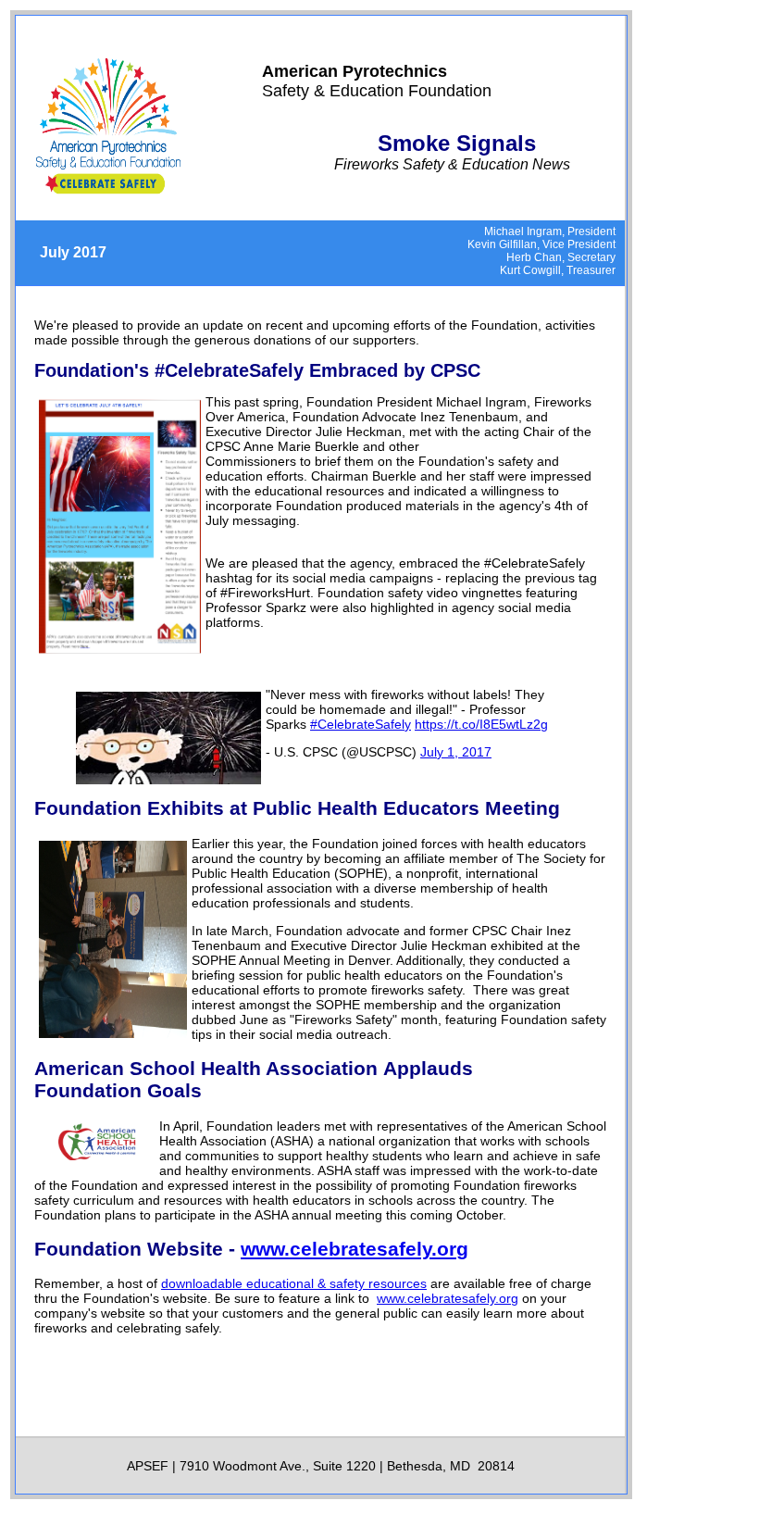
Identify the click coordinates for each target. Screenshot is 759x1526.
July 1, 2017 (455, 751)
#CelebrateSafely (360, 724)
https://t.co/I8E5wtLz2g (481, 724)
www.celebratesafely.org (354, 1248)
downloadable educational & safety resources (294, 1283)
